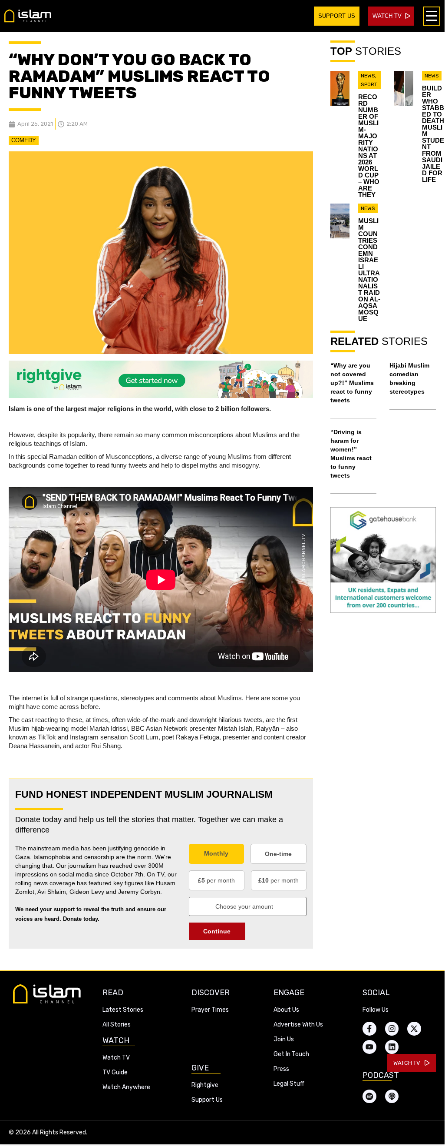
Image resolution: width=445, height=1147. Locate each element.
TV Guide (115, 1072)
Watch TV (116, 1057)
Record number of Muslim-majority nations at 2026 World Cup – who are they (368, 145)
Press (281, 1069)
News (368, 76)
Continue (217, 931)
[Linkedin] (392, 1047)
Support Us (207, 1100)
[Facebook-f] (369, 1029)
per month (216, 880)
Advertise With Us (298, 1024)
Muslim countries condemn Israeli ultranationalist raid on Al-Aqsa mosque (369, 269)
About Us (286, 1009)
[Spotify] (369, 1097)
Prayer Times (210, 1009)
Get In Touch (291, 1054)
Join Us (284, 1039)
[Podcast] (392, 1097)
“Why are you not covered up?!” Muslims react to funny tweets (352, 383)
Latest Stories (122, 1009)
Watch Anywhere (126, 1087)
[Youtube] (369, 1047)
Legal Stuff (289, 1083)
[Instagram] (392, 1029)
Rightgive (204, 1085)
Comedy (23, 140)
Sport (369, 84)
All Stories (116, 1024)
